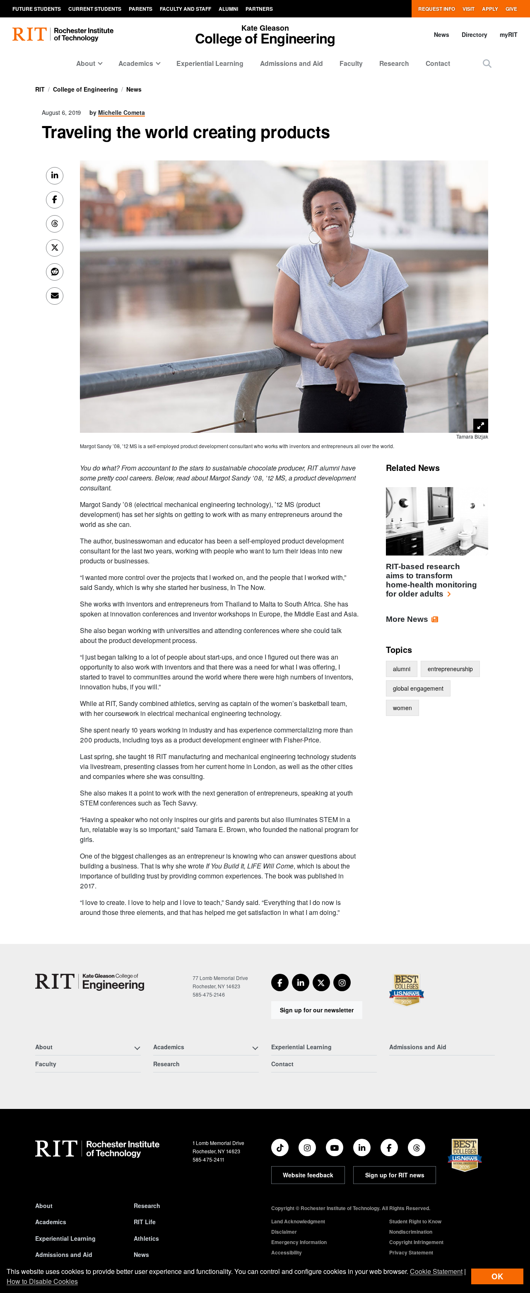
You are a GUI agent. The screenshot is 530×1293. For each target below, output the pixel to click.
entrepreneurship (450, 669)
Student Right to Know (415, 1221)
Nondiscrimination (410, 1231)
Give (511, 8)
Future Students (36, 8)
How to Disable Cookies (42, 1281)
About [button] (85, 63)
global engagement (418, 688)
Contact (438, 63)
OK (497, 1276)
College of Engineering (85, 89)
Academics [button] (135, 63)
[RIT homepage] (62, 34)
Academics (50, 1222)
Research (394, 63)
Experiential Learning (209, 63)
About (44, 1205)
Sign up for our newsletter (317, 1010)
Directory (474, 34)
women (402, 708)
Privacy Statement (411, 1252)
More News (407, 619)
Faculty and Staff (185, 8)
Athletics (146, 1238)
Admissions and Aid (291, 63)
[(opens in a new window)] (280, 982)
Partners (259, 8)
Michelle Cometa (121, 112)
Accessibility (286, 1252)
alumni (401, 669)
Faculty (351, 63)
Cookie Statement (436, 1271)
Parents (140, 8)
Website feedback (308, 1175)
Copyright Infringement (416, 1242)
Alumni (228, 8)
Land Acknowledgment (298, 1221)
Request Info (436, 8)
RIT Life (145, 1222)
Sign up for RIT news (394, 1175)
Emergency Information (299, 1242)
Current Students (94, 8)
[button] (487, 63)
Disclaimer (284, 1231)
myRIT (509, 34)
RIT (40, 89)
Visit (469, 8)
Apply (490, 8)
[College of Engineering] (89, 982)
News (441, 34)
